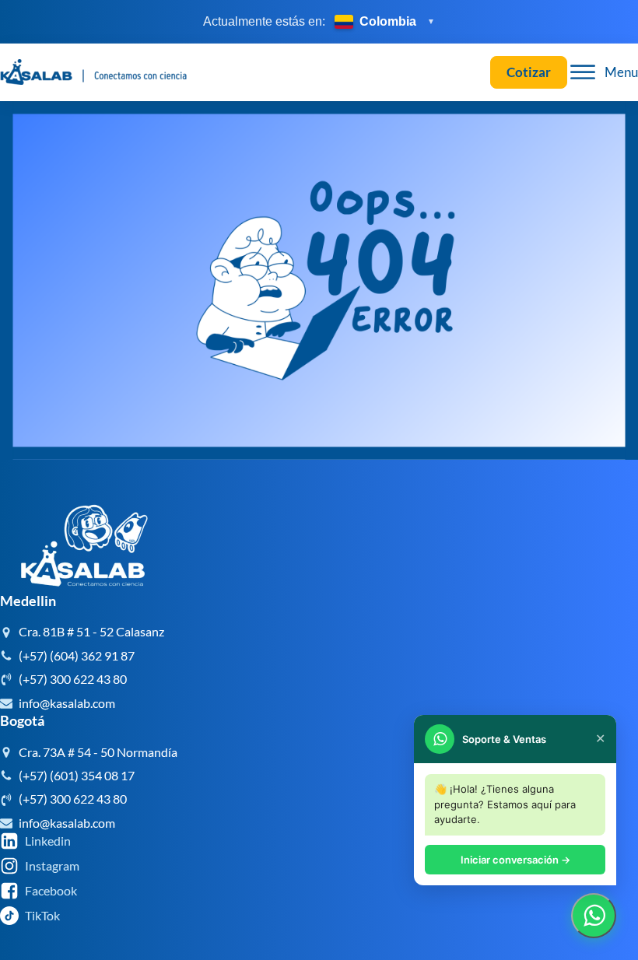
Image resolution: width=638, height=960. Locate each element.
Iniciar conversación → (515, 859)
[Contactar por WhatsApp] (593, 915)
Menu (621, 72)
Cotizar (529, 72)
